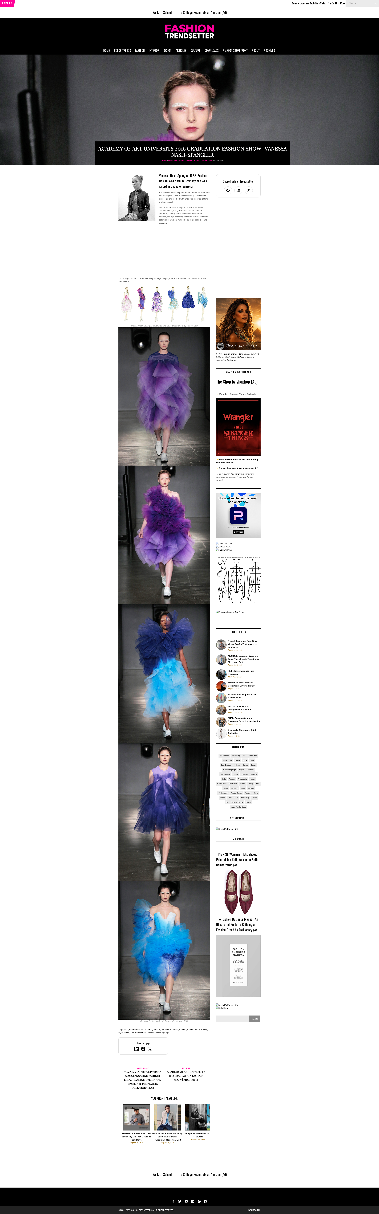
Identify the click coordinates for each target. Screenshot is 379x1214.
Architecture (252, 756)
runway (204, 1029)
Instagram (232, 360)
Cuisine (237, 765)
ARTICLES (181, 50)
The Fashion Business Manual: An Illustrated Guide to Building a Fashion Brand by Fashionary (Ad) (237, 924)
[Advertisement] (164, 252)
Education (172, 160)
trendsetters (140, 1032)
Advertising (236, 756)
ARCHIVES (269, 50)
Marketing (234, 788)
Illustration (233, 784)
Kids (257, 784)
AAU (126, 1029)
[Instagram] (205, 1202)
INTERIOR (154, 50)
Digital (241, 770)
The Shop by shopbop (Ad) (236, 381)
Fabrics (181, 160)
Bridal (245, 760)
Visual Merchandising (238, 807)
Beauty (237, 760)
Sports (222, 798)
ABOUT (256, 50)
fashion (182, 1029)
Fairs (224, 779)
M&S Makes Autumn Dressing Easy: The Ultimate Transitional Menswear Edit (316, 3)
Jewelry (250, 784)
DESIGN (167, 50)
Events (235, 774)
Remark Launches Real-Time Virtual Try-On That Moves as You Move (235, 3)
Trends (248, 802)
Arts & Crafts (227, 760)
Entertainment (225, 774)
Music (243, 788)
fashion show (193, 1029)
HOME (106, 50)
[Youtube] (186, 1202)
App (244, 756)
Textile (204, 160)
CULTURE (195, 50)
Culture (245, 765)
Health (252, 779)
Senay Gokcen (238, 357)
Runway (197, 160)
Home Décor (222, 784)
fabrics (175, 1029)
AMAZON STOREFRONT (235, 50)
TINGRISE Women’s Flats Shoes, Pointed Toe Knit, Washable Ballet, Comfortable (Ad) (238, 859)
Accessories (224, 756)
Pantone (251, 788)
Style (236, 798)
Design (164, 160)
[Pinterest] (199, 1202)
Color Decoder (226, 765)
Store (230, 798)
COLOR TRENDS (122, 50)
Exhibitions (244, 774)
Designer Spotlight (229, 770)
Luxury (225, 788)
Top (210, 160)
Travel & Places (237, 802)
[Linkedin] (192, 1202)
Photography (223, 793)
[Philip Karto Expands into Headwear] (198, 1130)
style (120, 1032)
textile (126, 1032)
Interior (242, 784)
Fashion (189, 160)
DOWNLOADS (212, 50)
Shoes (256, 793)
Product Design (236, 793)
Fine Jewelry (242, 779)
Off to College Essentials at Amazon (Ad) (201, 12)
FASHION (140, 50)
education (166, 1029)
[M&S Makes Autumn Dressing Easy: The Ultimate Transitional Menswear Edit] (167, 1130)
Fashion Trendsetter (232, 354)
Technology (245, 798)
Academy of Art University (141, 1029)
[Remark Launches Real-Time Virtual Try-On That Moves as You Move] (136, 1130)
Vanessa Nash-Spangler (159, 1032)
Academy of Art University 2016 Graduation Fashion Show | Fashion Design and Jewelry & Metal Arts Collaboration (143, 1079)
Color (252, 760)
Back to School (162, 12)
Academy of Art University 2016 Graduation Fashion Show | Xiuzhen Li (186, 1075)
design (157, 1029)
